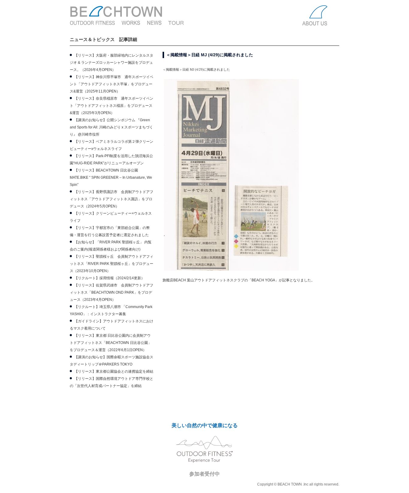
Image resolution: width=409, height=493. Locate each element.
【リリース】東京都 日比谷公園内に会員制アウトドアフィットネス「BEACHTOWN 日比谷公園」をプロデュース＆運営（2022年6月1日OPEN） (111, 342)
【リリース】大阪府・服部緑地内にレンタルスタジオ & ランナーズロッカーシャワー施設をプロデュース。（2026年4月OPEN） (111, 62)
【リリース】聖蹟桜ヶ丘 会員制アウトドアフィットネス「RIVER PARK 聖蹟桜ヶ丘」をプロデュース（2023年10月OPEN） (111, 263)
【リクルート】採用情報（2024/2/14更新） (109, 278)
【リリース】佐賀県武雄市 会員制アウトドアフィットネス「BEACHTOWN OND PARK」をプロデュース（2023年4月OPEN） (111, 292)
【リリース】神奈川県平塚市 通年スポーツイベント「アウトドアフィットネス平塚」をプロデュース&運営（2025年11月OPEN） (111, 84)
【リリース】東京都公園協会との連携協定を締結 (113, 371)
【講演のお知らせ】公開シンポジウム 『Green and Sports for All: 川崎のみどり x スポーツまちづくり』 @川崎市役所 (111, 127)
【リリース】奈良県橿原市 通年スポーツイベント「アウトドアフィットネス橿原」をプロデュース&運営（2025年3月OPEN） (111, 105)
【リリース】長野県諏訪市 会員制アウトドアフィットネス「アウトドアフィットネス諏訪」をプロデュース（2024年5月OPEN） (111, 199)
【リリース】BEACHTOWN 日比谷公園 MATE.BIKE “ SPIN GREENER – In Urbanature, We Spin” (111, 177)
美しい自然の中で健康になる (205, 425)
